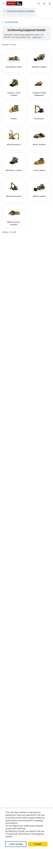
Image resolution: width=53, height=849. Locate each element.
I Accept (37, 844)
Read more (36, 37)
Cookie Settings (16, 844)
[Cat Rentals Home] (14, 3)
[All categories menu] (3, 3)
